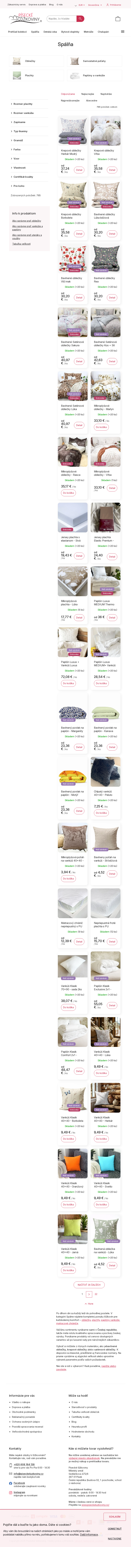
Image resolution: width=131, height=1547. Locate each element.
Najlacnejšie (87, 94)
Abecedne (91, 100)
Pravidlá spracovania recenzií (27, 1426)
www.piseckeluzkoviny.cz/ (95, 1504)
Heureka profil (79, 1426)
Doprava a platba (37, 4)
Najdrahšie (106, 94)
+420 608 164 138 (24, 1464)
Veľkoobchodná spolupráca (27, 1431)
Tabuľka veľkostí (21, 243)
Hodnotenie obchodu (83, 1431)
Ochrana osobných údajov (26, 1421)
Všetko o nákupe (21, 1402)
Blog (51, 4)
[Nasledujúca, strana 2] (89, 1294)
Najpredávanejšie (70, 100)
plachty (96, 1319)
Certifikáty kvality (81, 1417)
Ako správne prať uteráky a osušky (27, 236)
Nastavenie (114, 1538)
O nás (60, 4)
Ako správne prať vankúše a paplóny (27, 228)
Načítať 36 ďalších (89, 1284)
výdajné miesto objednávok (84, 1458)
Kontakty (76, 1436)
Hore (90, 1303)
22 (96, 1294)
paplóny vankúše (110, 1319)
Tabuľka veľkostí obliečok (85, 1412)
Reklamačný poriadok (23, 1417)
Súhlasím (114, 1516)
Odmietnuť (115, 1528)
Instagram (19, 1492)
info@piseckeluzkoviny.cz (28, 1473)
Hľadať (80, 19)
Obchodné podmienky (24, 1412)
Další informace (89, 1534)
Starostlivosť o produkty (84, 1407)
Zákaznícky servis (17, 4)
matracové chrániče (67, 1323)
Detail (79, 169)
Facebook (19, 1483)
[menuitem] (17, 31)
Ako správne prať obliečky (26, 220)
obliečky (86, 1319)
